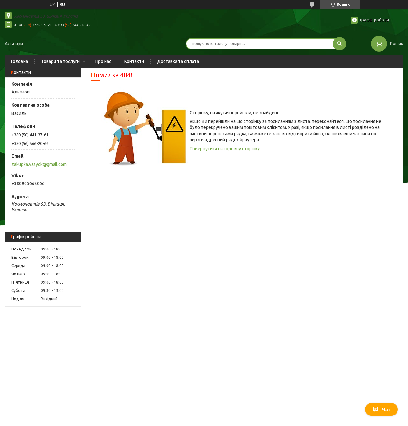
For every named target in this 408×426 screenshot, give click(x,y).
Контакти (134, 61)
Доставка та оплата (178, 61)
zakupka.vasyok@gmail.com (39, 164)
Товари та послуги (60, 61)
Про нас (103, 61)
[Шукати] (339, 43)
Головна (19, 61)
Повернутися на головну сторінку (225, 148)
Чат (386, 409)
